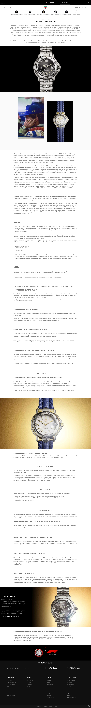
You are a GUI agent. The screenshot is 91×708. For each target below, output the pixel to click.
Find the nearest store (53, 668)
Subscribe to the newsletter (74, 668)
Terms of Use (69, 686)
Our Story (29, 682)
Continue (66, 2)
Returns (48, 691)
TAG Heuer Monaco (11, 691)
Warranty (49, 686)
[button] (85, 7)
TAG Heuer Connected (11, 682)
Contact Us (49, 680)
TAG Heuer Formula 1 (11, 686)
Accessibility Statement (71, 697)
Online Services (50, 684)
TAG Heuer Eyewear (11, 695)
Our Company (30, 680)
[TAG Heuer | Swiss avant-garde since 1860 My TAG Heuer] (45, 662)
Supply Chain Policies (71, 693)
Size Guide (49, 695)
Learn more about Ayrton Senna (11, 616)
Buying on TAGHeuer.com (52, 693)
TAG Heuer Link (10, 693)
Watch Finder (10, 680)
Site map (29, 691)
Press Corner (29, 686)
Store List (29, 693)
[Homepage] (45, 7)
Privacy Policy (69, 682)
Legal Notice (69, 695)
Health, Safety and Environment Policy (74, 691)
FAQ (48, 682)
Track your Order (50, 697)
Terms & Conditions (71, 680)
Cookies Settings (70, 684)
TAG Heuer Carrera (11, 684)
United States (51, 2)
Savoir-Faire (29, 684)
